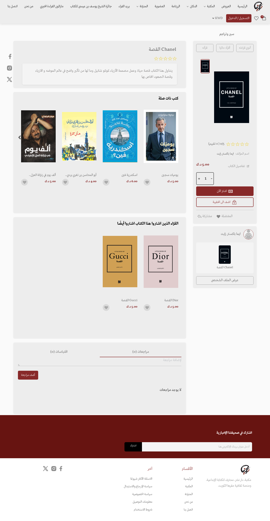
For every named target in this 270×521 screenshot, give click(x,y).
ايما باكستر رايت (225, 154)
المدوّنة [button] (143, 6)
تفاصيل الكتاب (236, 166)
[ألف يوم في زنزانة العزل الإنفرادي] (38, 136)
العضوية (160, 6)
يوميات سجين (170, 175)
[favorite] (256, 18)
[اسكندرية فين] (120, 136)
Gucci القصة (129, 300)
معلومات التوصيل (142, 502)
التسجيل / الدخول (238, 18)
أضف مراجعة (28, 375)
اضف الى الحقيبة (221, 202)
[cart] (264, 18)
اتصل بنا (13, 6)
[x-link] (9, 79)
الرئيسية (242, 6)
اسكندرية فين (129, 175)
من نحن (28, 6)
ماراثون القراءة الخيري (51, 6)
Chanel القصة (225, 267)
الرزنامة (175, 6)
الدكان (193, 6)
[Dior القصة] (161, 261)
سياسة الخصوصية (142, 494)
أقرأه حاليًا (224, 48)
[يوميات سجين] (161, 136)
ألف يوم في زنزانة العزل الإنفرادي (43, 175)
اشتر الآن (222, 191)
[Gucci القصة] (120, 261)
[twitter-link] (45, 469)
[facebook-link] (10, 56)
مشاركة (206, 216)
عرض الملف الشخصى (224, 280)
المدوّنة (189, 494)
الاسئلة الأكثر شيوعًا (141, 479)
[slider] (165, 59)
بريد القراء (124, 6)
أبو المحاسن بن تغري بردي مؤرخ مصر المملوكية (81, 175)
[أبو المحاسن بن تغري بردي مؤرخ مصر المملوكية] (79, 136)
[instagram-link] (9, 67)
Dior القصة (171, 300)
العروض (226, 6)
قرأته (204, 48)
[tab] (140, 352)
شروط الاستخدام (143, 509)
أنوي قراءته (245, 48)
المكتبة (210, 6)
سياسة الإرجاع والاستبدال (138, 486)
